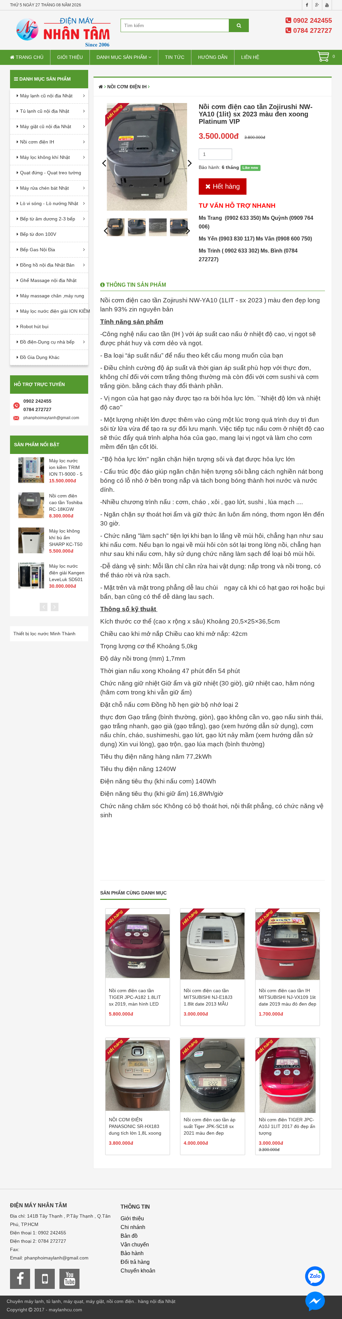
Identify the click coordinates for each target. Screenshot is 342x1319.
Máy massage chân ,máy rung (52, 295)
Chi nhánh (133, 1227)
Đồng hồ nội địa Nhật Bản (47, 265)
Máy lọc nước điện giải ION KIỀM (54, 311)
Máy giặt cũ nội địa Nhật (45, 126)
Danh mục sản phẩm (122, 57)
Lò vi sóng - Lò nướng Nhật (49, 203)
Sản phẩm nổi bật (36, 444)
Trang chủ (28, 57)
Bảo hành (132, 1253)
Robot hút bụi (34, 326)
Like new (250, 168)
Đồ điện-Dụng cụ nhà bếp (47, 342)
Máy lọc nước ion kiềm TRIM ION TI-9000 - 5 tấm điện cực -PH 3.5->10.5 (65, 474)
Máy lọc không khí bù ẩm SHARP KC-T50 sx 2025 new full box (66, 544)
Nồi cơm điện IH (37, 142)
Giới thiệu (70, 57)
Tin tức (174, 57)
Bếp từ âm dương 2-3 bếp (47, 218)
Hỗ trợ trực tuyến (39, 384)
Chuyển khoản (138, 1271)
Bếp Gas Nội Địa (37, 249)
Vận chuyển (135, 1244)
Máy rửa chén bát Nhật (44, 188)
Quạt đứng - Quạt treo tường (50, 172)
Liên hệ (250, 57)
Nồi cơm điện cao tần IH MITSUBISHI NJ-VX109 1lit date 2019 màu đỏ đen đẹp (287, 997)
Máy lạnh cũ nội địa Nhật (46, 95)
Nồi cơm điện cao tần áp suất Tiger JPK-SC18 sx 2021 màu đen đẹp (209, 1126)
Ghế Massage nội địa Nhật (48, 280)
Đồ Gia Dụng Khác (39, 357)
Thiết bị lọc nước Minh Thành (44, 633)
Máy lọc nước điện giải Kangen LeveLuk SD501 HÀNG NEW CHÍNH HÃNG (66, 579)
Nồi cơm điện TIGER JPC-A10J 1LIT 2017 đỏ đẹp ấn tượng (287, 1126)
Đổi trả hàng (135, 1262)
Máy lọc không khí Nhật (45, 157)
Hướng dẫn (212, 57)
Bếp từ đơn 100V (38, 234)
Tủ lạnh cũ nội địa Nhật (44, 111)
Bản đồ (129, 1236)
